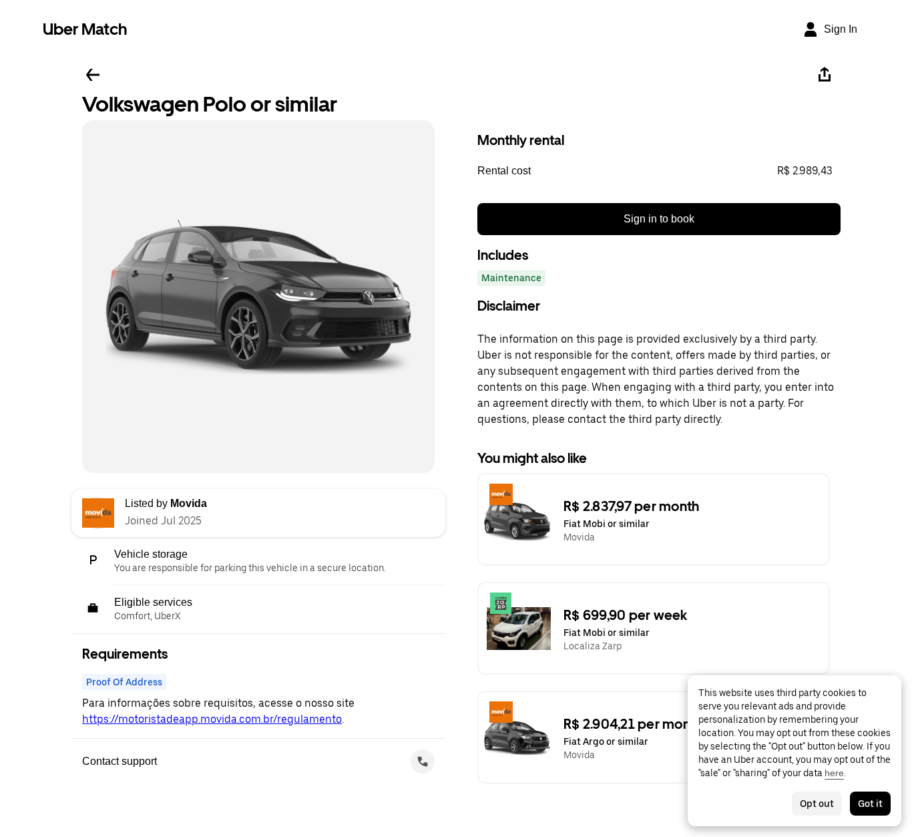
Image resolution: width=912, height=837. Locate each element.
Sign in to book (659, 218)
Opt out (817, 803)
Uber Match (85, 29)
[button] (659, 171)
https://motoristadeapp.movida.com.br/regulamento (212, 719)
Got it (870, 803)
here (834, 773)
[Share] (825, 75)
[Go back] (93, 75)
